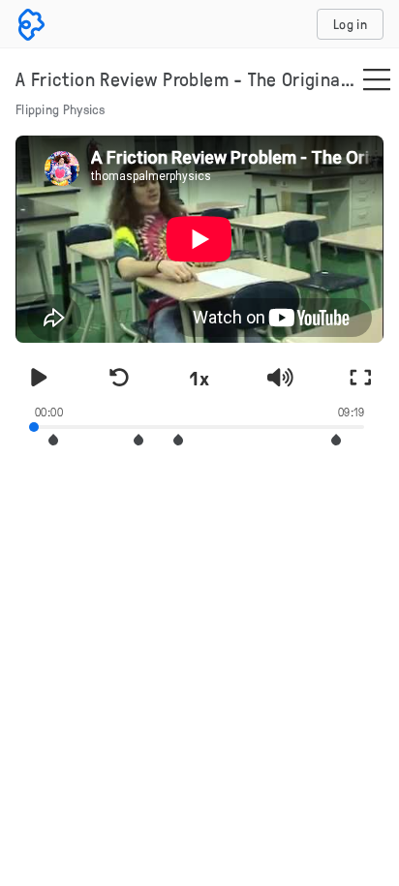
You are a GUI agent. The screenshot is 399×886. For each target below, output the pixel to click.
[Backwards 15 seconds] (119, 377)
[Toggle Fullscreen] (360, 377)
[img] (376, 81)
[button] (138, 440)
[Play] (38, 377)
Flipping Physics (60, 109)
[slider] (199, 425)
